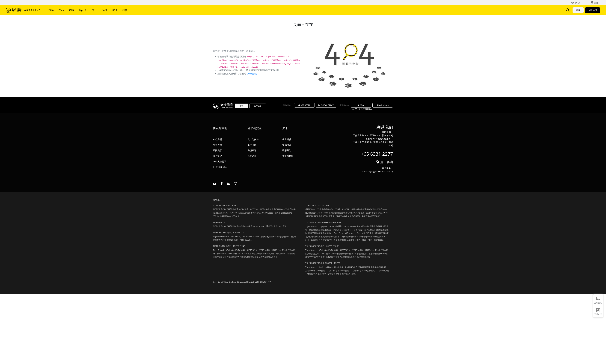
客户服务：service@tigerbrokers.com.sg (377, 170)
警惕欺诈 (252, 150)
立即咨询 (598, 302)
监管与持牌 (287, 155)
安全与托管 (253, 139)
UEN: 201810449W (263, 282)
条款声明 (217, 139)
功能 (71, 10)
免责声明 (217, 144)
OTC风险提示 (219, 161)
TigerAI (83, 10)
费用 (94, 10)
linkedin (228, 183)
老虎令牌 (252, 144)
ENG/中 (578, 2)
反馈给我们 (252, 73)
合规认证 (252, 155)
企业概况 (286, 139)
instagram (235, 183)
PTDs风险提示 (220, 166)
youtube (214, 183)
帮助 (114, 10)
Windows (384, 105)
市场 (51, 10)
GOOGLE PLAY (327, 105)
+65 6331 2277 (377, 154)
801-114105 (258, 226)
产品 (61, 10)
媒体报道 (286, 144)
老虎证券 (23, 10)
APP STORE (305, 105)
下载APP (598, 314)
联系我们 (286, 150)
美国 (596, 2)
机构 (125, 10)
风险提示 (217, 150)
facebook (221, 183)
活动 (104, 10)
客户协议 (217, 155)
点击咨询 (386, 162)
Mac (362, 105)
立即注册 (592, 10)
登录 (578, 10)
